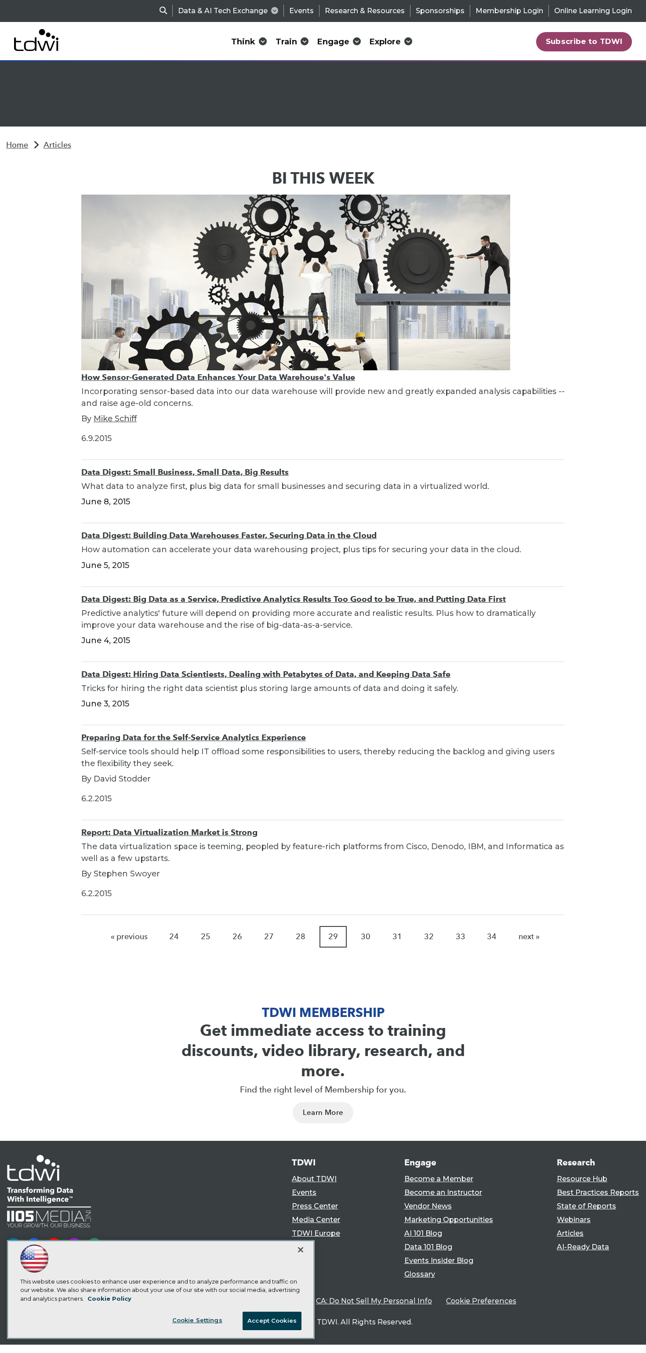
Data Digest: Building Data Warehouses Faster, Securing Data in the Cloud (229, 535)
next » (529, 936)
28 (300, 936)
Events (301, 11)
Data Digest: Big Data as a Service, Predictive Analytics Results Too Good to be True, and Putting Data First (293, 599)
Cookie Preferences (481, 1301)
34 (492, 936)
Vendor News (428, 1206)
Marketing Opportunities (448, 1220)
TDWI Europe (316, 1233)
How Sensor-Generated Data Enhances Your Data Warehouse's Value (218, 377)
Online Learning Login (593, 11)
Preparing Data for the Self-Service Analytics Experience (193, 737)
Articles (57, 145)
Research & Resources (365, 11)
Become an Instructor (443, 1192)
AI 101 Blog (423, 1233)
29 (333, 936)
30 (365, 936)
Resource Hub (582, 1179)
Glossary (419, 1274)
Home (17, 145)
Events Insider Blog (438, 1260)
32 (429, 936)
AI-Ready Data (583, 1247)
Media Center (316, 1220)
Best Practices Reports (598, 1192)
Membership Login (509, 11)
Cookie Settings (197, 1320)
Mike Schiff (115, 418)
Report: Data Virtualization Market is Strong (169, 832)
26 (237, 936)
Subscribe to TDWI (584, 41)
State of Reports (586, 1206)
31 (397, 936)
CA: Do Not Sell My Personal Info (374, 1301)
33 (460, 936)
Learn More (323, 1112)
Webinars (574, 1220)
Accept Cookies (272, 1320)
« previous (129, 936)
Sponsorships (440, 11)
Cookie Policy (109, 1298)
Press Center (315, 1206)
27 (269, 936)
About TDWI (314, 1179)
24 (174, 936)
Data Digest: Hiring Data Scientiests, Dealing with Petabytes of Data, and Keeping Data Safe (265, 674)
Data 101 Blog (428, 1247)
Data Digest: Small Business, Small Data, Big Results (185, 472)
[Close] (300, 1249)
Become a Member (438, 1179)
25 (205, 936)
